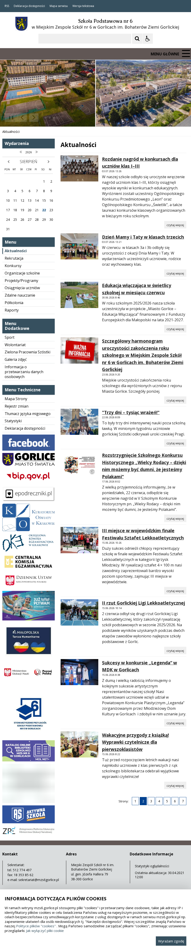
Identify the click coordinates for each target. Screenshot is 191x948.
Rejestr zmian (16, 406)
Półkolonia (14, 302)
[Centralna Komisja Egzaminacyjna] (28, 569)
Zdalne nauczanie (20, 295)
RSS (7, 6)
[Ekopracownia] (28, 802)
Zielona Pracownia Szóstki (27, 352)
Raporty (12, 310)
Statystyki (13, 420)
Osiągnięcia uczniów (22, 287)
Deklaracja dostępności (29, 6)
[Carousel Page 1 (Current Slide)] (45, 118)
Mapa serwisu (59, 6)
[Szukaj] (137, 38)
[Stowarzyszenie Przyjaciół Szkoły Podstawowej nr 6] (28, 736)
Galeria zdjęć (16, 359)
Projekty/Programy (21, 280)
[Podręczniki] (28, 500)
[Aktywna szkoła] (28, 822)
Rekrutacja (14, 258)
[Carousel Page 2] (50, 118)
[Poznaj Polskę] (28, 682)
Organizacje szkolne (22, 273)
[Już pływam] (28, 619)
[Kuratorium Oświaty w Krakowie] (28, 530)
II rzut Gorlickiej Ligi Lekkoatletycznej (143, 603)
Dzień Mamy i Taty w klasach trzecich (143, 237)
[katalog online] (28, 760)
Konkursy (13, 265)
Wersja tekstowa (83, 6)
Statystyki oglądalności (152, 866)
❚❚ (9, 117)
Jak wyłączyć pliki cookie (45, 930)
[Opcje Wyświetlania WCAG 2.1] (148, 38)
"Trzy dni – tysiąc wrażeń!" (131, 412)
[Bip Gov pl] (28, 483)
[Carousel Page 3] (54, 118)
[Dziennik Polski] (28, 587)
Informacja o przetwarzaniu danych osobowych (24, 371)
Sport (9, 337)
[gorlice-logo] (28, 464)
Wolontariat (15, 344)
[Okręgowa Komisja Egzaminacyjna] (28, 550)
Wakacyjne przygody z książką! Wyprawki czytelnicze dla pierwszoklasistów (135, 742)
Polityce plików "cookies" (36, 926)
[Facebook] (28, 449)
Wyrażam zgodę (171, 941)
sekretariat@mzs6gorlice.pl (38, 880)
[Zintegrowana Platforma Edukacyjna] (28, 834)
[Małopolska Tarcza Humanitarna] (28, 657)
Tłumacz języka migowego (28, 413)
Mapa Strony (16, 398)
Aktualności (16, 250)
